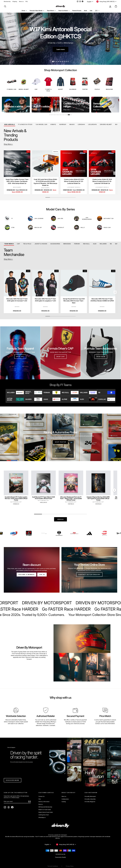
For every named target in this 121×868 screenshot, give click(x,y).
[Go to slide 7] (60, 114)
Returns (40, 804)
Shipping (14, 1)
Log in (42, 574)
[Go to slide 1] (51, 114)
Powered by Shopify (60, 857)
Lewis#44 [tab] (81, 124)
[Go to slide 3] (54, 114)
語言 (96, 10)
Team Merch (50, 10)
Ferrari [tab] (77, 244)
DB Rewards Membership (45, 807)
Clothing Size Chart (43, 815)
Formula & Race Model (36, 10)
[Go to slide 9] (63, 114)
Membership (7, 1)
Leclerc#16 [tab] (92, 124)
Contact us (98, 723)
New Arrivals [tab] (9, 124)
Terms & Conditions (52, 866)
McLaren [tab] (103, 244)
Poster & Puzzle (76, 10)
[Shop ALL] (20, 352)
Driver (23, 10)
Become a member (26, 574)
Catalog (64, 801)
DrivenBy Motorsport (90, 796)
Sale (91, 10)
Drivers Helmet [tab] (106, 124)
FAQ (26, 1)
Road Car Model (63, 10)
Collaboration (65, 799)
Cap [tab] (18, 244)
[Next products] (115, 173)
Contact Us (41, 796)
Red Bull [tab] (86, 244)
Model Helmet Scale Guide (45, 812)
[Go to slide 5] (57, 114)
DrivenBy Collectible (90, 799)
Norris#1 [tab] (62, 124)
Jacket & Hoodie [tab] (41, 244)
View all (60, 519)
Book (85, 10)
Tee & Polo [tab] (27, 244)
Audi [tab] (94, 244)
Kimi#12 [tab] (53, 124)
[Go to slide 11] (66, 114)
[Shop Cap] (60, 352)
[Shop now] (101, 352)
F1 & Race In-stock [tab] (25, 124)
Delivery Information (43, 801)
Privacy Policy (70, 866)
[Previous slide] (5, 105)
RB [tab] (111, 244)
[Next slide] (116, 105)
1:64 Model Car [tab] (41, 124)
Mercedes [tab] (67, 244)
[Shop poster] (60, 437)
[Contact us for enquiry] (89, 570)
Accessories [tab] (55, 244)
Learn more (60, 49)
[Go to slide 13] (69, 114)
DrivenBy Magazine (90, 801)
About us (21, 1)
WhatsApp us (41, 817)
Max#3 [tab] (72, 124)
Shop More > (8, 144)
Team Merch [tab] (9, 244)
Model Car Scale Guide (44, 809)
